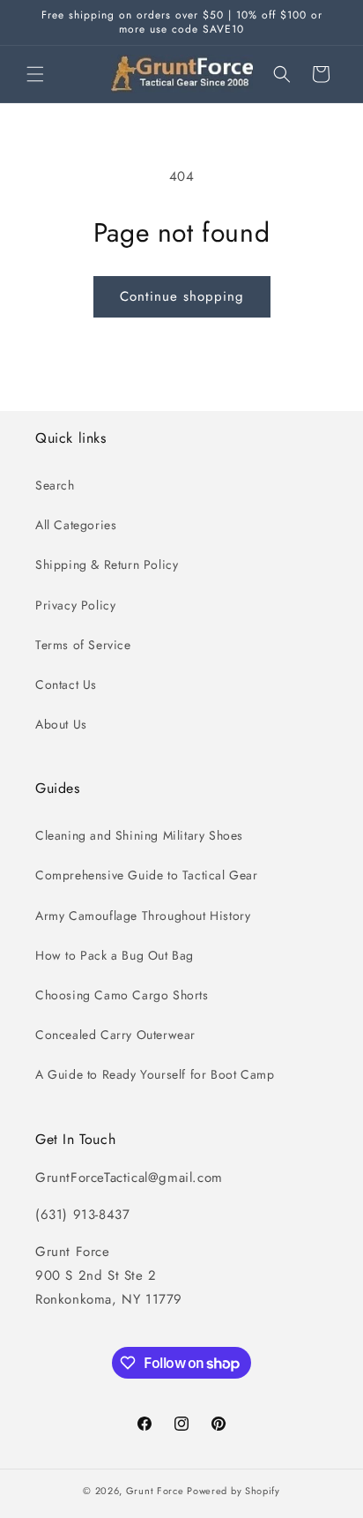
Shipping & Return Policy (106, 564)
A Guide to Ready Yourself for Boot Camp (154, 1074)
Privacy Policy (75, 605)
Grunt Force (155, 1491)
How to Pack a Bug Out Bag (114, 955)
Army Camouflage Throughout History (142, 915)
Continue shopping (182, 296)
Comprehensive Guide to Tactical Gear (146, 875)
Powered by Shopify (233, 1491)
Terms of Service (83, 645)
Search (55, 485)
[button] (35, 74)
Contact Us (66, 684)
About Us (61, 724)
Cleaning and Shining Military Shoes (139, 835)
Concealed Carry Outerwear (115, 1034)
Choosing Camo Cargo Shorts (122, 995)
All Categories (75, 525)
